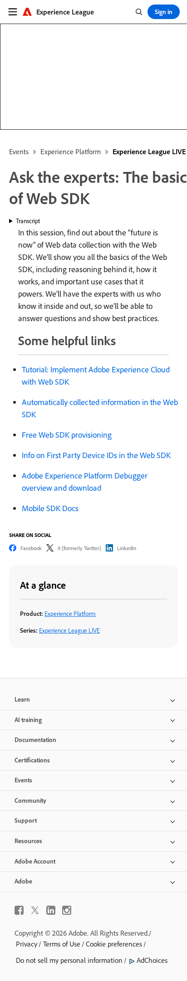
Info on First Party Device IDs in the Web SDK (96, 455)
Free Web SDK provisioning (67, 434)
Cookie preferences (114, 943)
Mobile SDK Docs (50, 508)
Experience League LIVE (149, 151)
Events (19, 151)
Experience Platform (70, 151)
